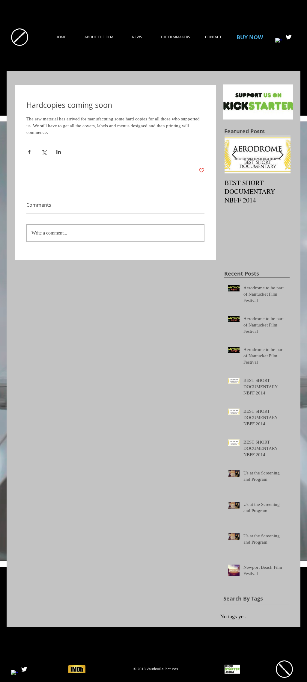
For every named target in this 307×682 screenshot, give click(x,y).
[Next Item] (281, 155)
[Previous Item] (234, 155)
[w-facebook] (278, 41)
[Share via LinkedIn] (58, 152)
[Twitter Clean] (288, 37)
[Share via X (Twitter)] (44, 152)
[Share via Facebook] (29, 152)
